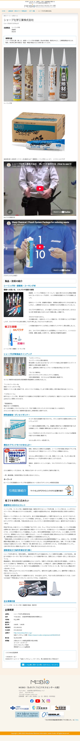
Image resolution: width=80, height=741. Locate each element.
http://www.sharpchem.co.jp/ (23, 633)
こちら (76, 720)
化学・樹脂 (32, 11)
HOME (3, 11)
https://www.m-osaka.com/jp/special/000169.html (44, 635)
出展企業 (10, 11)
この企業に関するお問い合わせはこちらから (41, 664)
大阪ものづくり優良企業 (20, 11)
